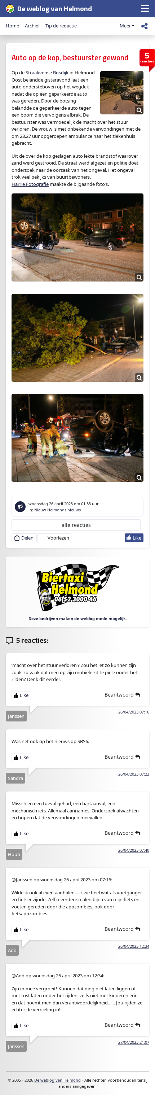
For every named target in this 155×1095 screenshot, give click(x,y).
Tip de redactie (61, 25)
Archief (32, 25)
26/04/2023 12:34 (133, 946)
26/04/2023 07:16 (133, 712)
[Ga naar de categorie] (20, 506)
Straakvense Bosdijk (47, 72)
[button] (145, 9)
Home (12, 25)
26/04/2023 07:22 (133, 774)
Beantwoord (120, 694)
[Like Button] (134, 537)
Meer (125, 25)
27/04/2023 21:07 (133, 1042)
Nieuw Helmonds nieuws (57, 509)
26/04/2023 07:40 (133, 850)
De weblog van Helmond (57, 1080)
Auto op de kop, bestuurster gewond (70, 57)
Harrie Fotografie (30, 184)
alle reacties (76, 525)
